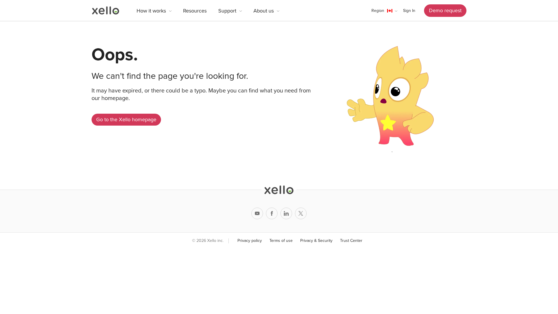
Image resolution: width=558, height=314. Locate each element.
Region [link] (377, 10)
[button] (384, 10)
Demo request (445, 10)
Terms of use (281, 240)
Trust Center (351, 240)
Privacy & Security (316, 240)
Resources (195, 11)
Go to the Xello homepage (126, 119)
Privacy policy (249, 240)
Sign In (409, 10)
